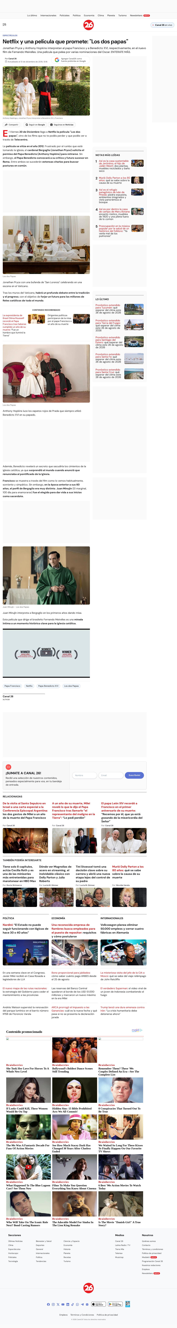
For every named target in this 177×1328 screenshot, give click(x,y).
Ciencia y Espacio (72, 1241)
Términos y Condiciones (82, 1314)
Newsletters (150, 1273)
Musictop (119, 1257)
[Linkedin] (67, 1304)
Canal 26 (12, 58)
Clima (10, 1245)
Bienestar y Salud (43, 1241)
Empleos (146, 1269)
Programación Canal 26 (152, 1261)
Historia (67, 1249)
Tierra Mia (119, 1249)
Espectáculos (10, 35)
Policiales (12, 1257)
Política (8, 918)
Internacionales (112, 918)
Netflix (29, 685)
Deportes (40, 1245)
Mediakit (149, 1257)
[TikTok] (72, 1304)
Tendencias (41, 1261)
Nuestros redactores (151, 1265)
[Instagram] (53, 1304)
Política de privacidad (151, 1253)
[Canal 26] (88, 1288)
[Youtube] (63, 1304)
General (39, 1249)
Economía (58, 918)
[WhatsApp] (77, 1304)
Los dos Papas (71, 685)
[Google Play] (115, 1304)
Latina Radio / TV (122, 1245)
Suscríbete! (134, 775)
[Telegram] (82, 1304)
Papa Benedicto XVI (48, 685)
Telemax (119, 1253)
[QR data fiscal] (127, 1306)
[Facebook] (48, 1304)
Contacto (146, 1245)
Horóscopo (13, 1253)
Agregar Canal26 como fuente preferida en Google (73, 59)
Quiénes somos (149, 1241)
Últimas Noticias (15, 1241)
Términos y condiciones (152, 1249)
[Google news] (87, 1304)
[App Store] (98, 1304)
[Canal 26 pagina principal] (88, 29)
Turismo (67, 1261)
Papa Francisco (12, 685)
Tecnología (13, 1261)
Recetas (67, 1257)
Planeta (67, 1253)
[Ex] (58, 1304)
